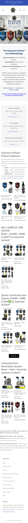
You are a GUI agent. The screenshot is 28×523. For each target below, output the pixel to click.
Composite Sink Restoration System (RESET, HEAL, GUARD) (7, 392)
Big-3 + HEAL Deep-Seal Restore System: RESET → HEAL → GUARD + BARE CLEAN (7, 281)
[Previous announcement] (2, 2)
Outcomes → (13, 144)
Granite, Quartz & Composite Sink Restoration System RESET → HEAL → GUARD (20, 392)
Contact (5, 470)
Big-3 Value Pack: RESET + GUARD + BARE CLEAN (20, 258)
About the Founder (8, 477)
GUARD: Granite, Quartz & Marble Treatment (20, 217)
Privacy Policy (6, 492)
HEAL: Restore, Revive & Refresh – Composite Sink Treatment (20, 197)
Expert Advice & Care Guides (10, 474)
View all (14, 356)
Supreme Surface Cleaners (16, 520)
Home (4, 463)
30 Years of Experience (9, 481)
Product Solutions (8, 88)
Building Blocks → (13, 116)
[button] (3, 10)
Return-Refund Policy (8, 488)
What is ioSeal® (7, 466)
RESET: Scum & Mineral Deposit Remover (6, 196)
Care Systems (19, 88)
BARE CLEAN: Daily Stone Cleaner (7, 217)
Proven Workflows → (13, 131)
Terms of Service (7, 484)
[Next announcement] (25, 2)
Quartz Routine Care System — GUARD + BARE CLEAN (7, 324)
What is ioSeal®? (14, 89)
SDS (4, 495)
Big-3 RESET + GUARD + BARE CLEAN (6, 258)
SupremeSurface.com (9, 511)
